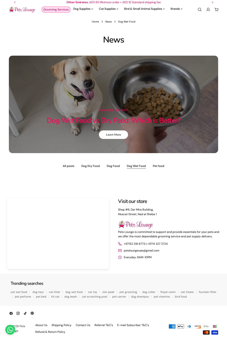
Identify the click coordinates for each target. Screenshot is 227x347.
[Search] (199, 9)
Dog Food (113, 166)
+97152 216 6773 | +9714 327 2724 (146, 244)
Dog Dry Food (90, 166)
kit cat (55, 296)
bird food (181, 296)
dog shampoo (140, 296)
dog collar (149, 292)
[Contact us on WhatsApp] (10, 330)
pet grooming (129, 292)
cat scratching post (95, 296)
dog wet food (74, 292)
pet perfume (23, 296)
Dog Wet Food (136, 166)
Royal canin (168, 292)
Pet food (158, 166)
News (108, 21)
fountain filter (207, 292)
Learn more (113, 135)
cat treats (187, 292)
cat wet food (19, 292)
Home (95, 21)
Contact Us (83, 325)
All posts (68, 166)
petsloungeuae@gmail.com (141, 250)
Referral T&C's (104, 325)
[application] (58, 233)
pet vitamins (162, 296)
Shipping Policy (61, 325)
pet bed (41, 296)
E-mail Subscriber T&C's (133, 325)
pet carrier (119, 296)
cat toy (93, 292)
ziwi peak (108, 292)
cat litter (55, 292)
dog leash (71, 296)
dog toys (38, 292)
